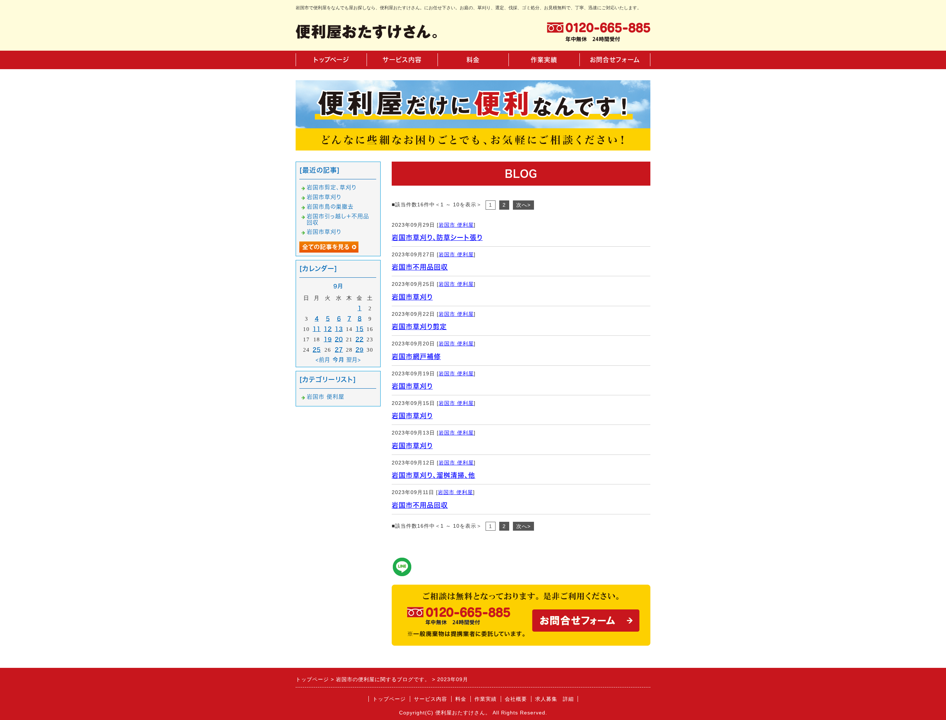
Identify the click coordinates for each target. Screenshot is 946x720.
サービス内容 (402, 60)
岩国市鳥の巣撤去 (330, 206)
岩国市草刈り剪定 (419, 326)
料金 (473, 60)
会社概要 (516, 699)
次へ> (523, 205)
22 (359, 339)
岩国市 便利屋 (456, 225)
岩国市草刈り (412, 297)
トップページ (331, 60)
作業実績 (544, 60)
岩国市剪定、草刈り (332, 187)
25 (317, 349)
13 (339, 329)
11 (317, 329)
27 (339, 349)
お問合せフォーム (615, 60)
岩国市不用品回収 (420, 267)
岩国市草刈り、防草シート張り (437, 237)
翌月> (353, 359)
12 (328, 329)
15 (359, 329)
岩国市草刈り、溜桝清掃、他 (433, 475)
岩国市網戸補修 (416, 356)
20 (339, 339)
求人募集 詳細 (554, 699)
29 (359, 349)
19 (328, 339)
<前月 (323, 359)
